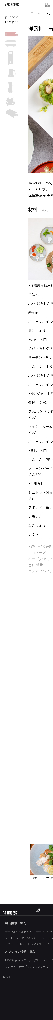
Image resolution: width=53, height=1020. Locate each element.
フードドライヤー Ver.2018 (21, 937)
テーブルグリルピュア (18, 931)
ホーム (35, 13)
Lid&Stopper (37, 195)
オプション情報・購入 (20, 951)
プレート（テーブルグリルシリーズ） (28, 966)
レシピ (7, 977)
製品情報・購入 (15, 923)
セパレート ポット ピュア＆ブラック (27, 944)
